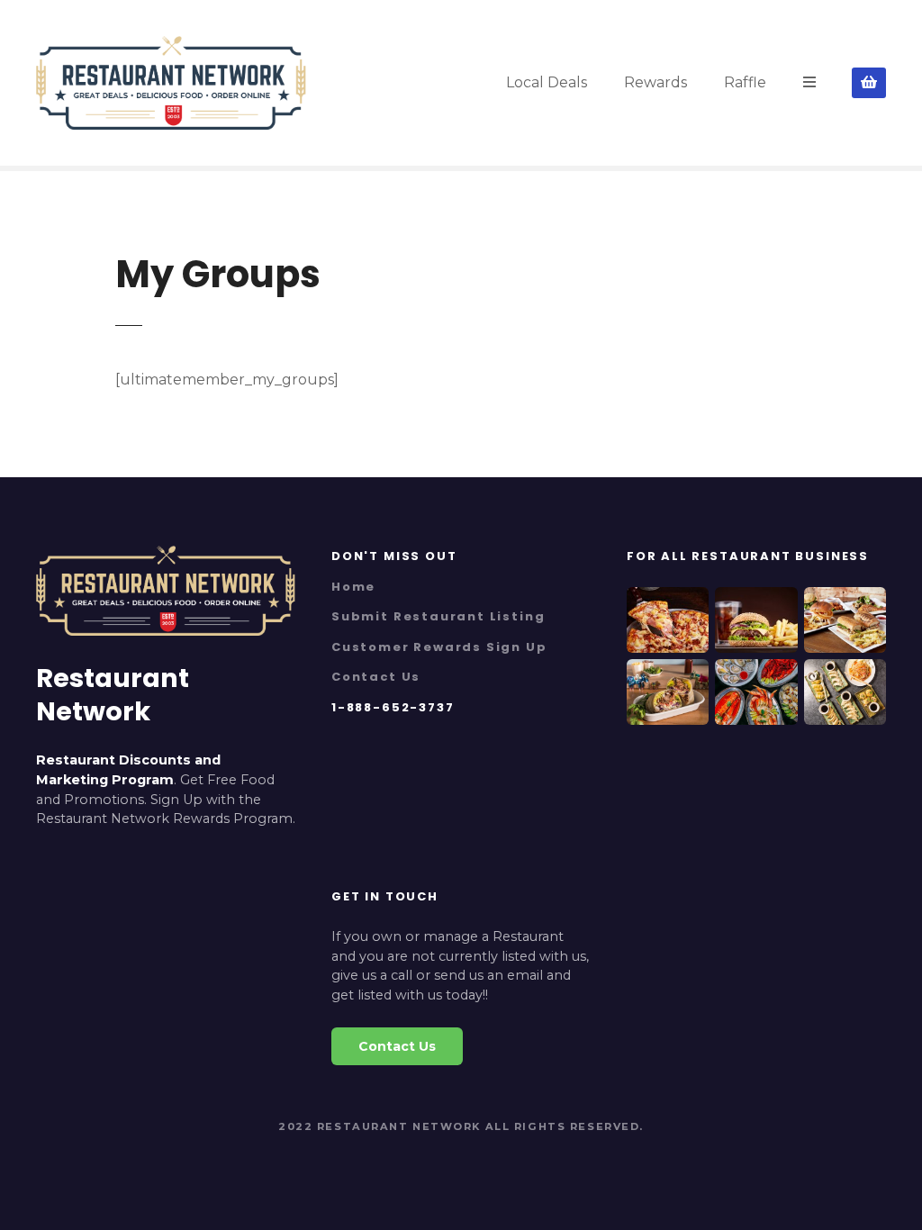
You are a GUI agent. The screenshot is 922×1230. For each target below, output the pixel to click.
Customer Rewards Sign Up (439, 647)
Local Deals (546, 82)
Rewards (655, 82)
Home (353, 586)
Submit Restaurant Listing (438, 616)
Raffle (745, 82)
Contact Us (375, 676)
